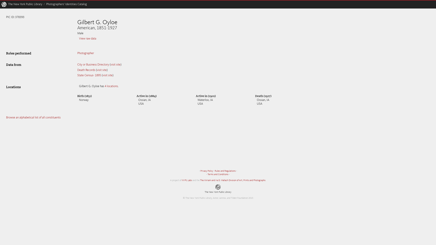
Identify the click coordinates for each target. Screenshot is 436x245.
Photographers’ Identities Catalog (66, 4)
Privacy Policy (206, 171)
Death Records (86, 70)
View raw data (87, 38)
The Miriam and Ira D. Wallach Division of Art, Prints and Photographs (233, 180)
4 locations (111, 86)
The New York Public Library (25, 4)
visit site (116, 64)
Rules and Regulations (225, 171)
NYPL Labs (187, 180)
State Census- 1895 (89, 75)
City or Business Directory (93, 64)
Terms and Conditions (218, 174)
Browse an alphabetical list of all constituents (33, 117)
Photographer (85, 53)
